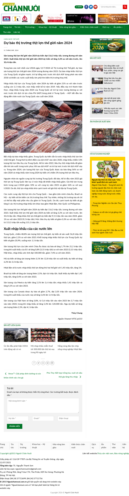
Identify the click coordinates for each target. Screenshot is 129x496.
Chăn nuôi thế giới (11, 39)
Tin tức (17, 27)
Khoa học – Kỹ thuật (48, 27)
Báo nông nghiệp (121, 453)
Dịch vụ (105, 27)
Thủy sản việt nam (105, 453)
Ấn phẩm (117, 27)
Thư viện (7, 32)
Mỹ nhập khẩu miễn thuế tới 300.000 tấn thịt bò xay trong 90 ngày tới (42, 349)
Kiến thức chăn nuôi (89, 27)
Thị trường (29, 27)
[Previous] (91, 137)
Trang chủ (7, 27)
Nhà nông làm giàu (67, 27)
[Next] (124, 137)
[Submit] (125, 7)
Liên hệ (16, 32)
